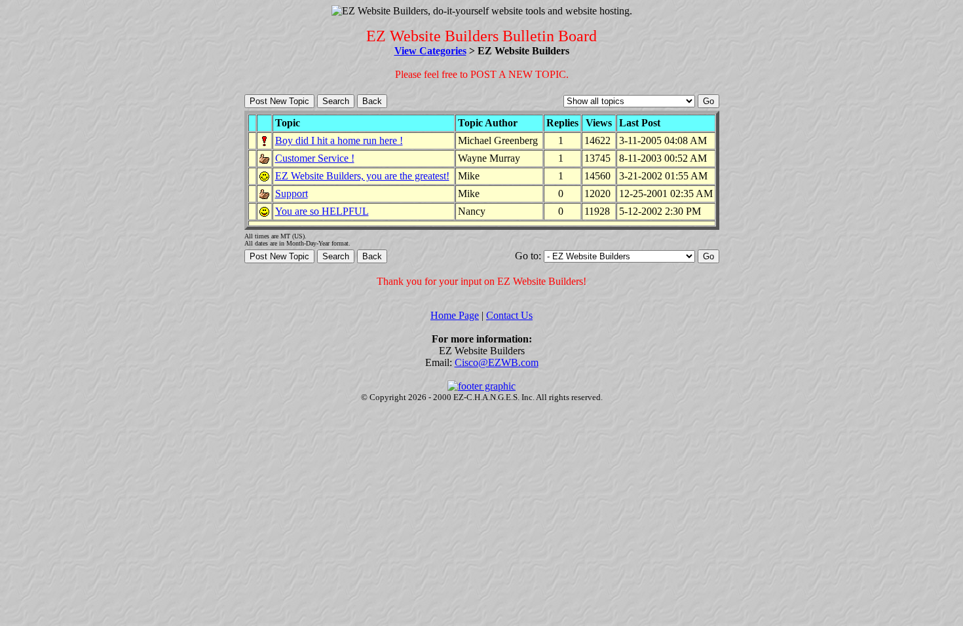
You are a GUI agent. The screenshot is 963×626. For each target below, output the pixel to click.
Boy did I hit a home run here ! (339, 140)
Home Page (454, 315)
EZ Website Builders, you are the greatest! (362, 175)
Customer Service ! (314, 158)
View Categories (430, 50)
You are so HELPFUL (322, 211)
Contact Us (509, 315)
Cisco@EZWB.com (496, 362)
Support (291, 193)
